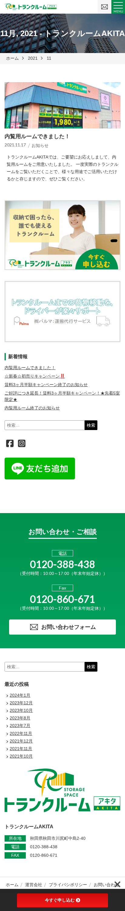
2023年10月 (21, 710)
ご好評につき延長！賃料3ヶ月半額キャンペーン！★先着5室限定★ (62, 396)
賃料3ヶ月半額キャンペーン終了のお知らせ (46, 384)
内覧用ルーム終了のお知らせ (32, 407)
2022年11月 (21, 733)
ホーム (12, 58)
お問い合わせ (106, 884)
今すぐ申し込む (60, 900)
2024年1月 (20, 695)
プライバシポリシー (68, 884)
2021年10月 (21, 756)
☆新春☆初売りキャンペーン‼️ (35, 376)
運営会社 (33, 884)
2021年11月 (21, 748)
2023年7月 (20, 725)
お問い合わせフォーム (68, 627)
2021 (33, 58)
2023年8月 (20, 718)
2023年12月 (21, 702)
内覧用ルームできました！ (30, 367)
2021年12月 (21, 741)
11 (49, 58)
